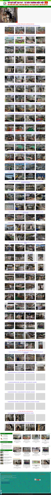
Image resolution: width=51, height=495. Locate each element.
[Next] (49, 15)
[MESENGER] (1, 492)
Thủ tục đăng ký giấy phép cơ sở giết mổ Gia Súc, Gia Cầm (6, 443)
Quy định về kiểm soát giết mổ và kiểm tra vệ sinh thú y (6, 448)
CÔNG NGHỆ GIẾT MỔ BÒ (16, 458)
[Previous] (1, 15)
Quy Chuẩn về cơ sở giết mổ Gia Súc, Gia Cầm (6, 446)
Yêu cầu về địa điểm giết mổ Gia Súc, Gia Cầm (6, 445)
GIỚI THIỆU (8, 6)
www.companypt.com (6, 0)
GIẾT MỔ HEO (16, 6)
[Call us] (47, 0)
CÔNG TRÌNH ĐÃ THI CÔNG (32, 6)
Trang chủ (5, 6)
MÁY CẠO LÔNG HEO (6, 451)
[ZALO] (1, 493)
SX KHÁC (27, 6)
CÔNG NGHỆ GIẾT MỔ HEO (16, 433)
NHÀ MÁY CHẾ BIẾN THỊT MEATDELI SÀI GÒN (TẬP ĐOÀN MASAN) (8, 463)
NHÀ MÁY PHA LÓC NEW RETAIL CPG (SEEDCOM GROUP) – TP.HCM (8, 457)
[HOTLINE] (1, 490)
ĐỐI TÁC (11, 6)
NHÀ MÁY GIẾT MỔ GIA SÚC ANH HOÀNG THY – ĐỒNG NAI (8, 460)
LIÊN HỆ (37, 6)
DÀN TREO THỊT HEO (6, 454)
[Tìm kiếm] (47, 7)
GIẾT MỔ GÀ (20, 6)
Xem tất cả (49, 433)
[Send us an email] (46, 0)
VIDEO (13, 6)
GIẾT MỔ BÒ (24, 6)
